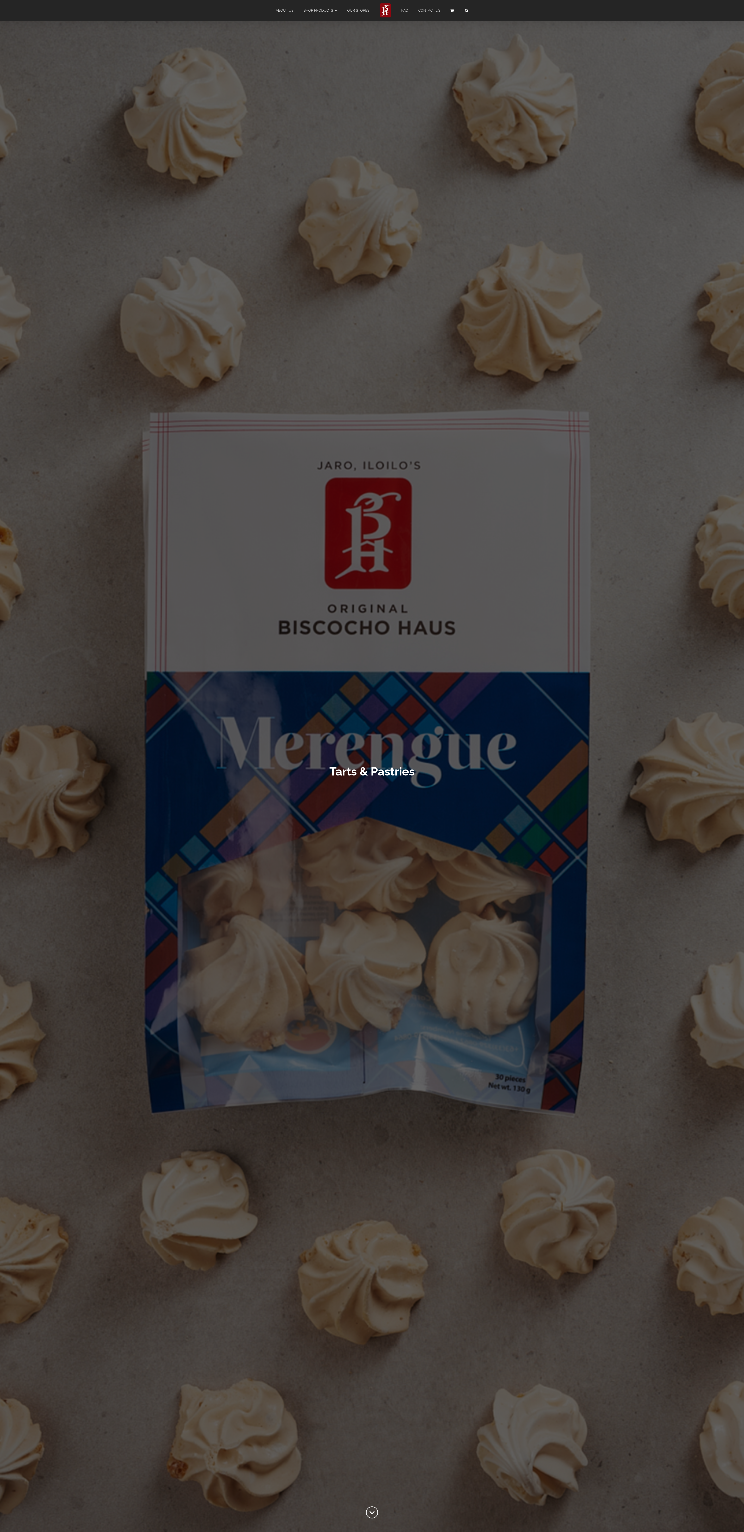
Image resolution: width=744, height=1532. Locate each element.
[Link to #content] (372, 1512)
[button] (466, 10)
